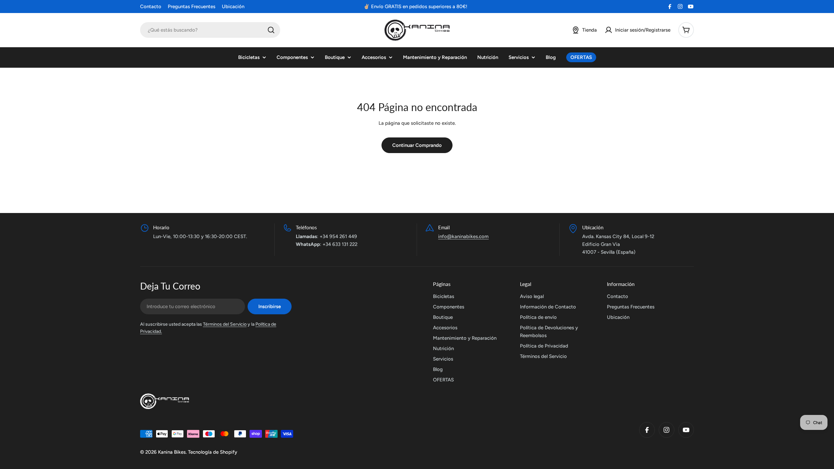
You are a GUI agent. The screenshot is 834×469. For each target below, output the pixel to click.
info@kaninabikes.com (463, 236)
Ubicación (233, 6)
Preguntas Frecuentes (191, 6)
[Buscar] (271, 30)
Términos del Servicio (225, 324)
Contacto (150, 6)
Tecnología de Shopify (212, 452)
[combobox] (210, 30)
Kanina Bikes (172, 452)
